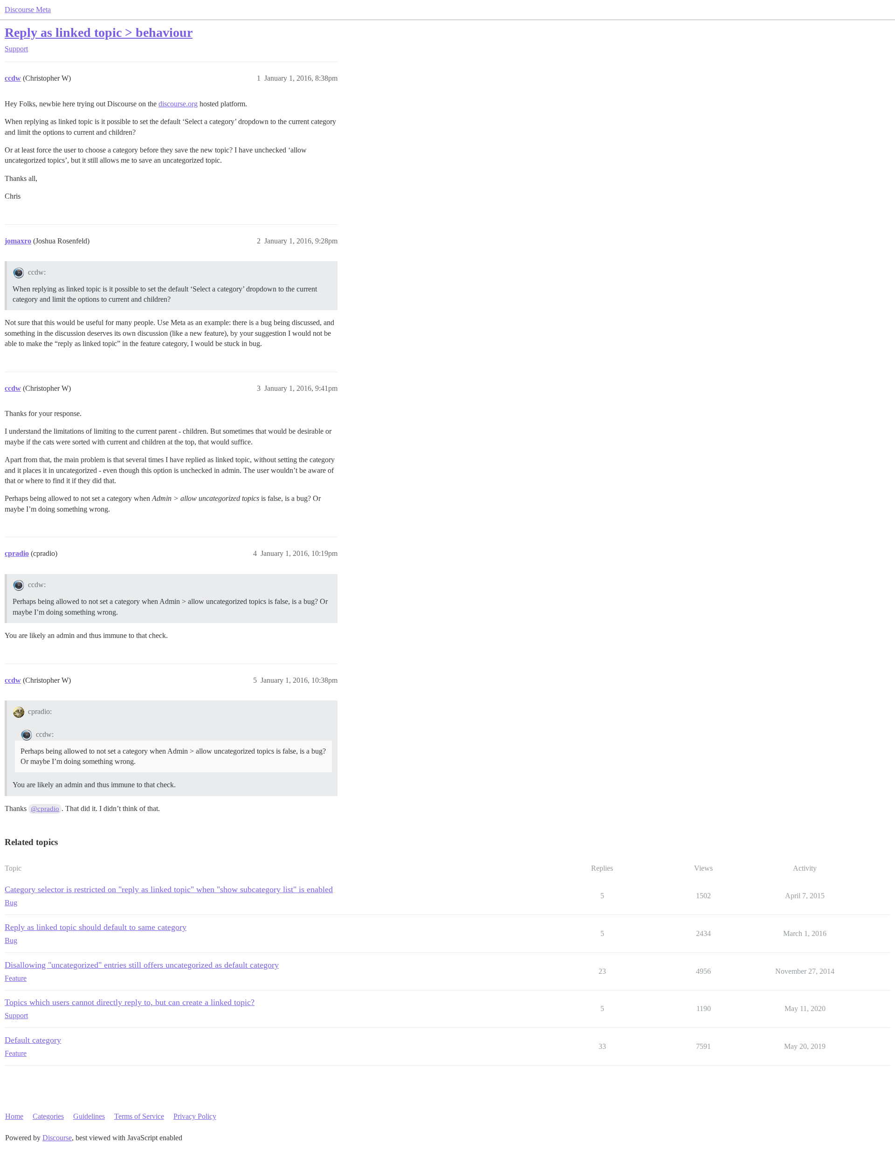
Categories (48, 1116)
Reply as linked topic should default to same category (95, 927)
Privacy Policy (194, 1116)
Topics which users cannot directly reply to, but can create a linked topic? (130, 1002)
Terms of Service (139, 1116)
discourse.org (178, 104)
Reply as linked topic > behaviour (99, 32)
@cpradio (45, 808)
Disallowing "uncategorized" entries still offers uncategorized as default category (142, 965)
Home (14, 1116)
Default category (33, 1040)
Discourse (57, 1138)
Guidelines (89, 1116)
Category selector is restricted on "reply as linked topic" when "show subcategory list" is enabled (169, 889)
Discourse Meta (28, 10)
